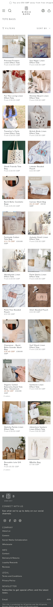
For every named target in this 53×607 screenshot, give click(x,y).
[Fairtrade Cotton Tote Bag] (13, 222)
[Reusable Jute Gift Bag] (13, 448)
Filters (10, 28)
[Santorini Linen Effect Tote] (39, 370)
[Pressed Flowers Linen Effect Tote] (13, 46)
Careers (5, 535)
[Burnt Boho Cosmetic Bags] (13, 187)
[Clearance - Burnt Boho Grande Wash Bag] (13, 330)
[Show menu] (4, 11)
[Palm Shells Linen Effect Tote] (39, 260)
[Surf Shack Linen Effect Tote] (39, 330)
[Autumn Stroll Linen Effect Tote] (39, 222)
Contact (5, 553)
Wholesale (7, 544)
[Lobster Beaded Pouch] (39, 152)
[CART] (49, 11)
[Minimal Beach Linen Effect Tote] (39, 81)
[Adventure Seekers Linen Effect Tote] (39, 412)
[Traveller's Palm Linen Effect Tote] (13, 116)
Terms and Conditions (12, 576)
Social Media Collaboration (14, 540)
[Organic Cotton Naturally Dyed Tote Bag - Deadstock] (13, 370)
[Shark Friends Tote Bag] (13, 152)
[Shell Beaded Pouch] (39, 295)
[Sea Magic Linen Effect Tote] (39, 46)
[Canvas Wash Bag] (39, 187)
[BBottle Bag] (39, 448)
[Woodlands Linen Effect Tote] (13, 260)
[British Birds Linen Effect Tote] (39, 116)
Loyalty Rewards (10, 562)
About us (6, 531)
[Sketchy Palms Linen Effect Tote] (13, 412)
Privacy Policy (8, 580)
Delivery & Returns (11, 558)
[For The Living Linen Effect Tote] (13, 81)
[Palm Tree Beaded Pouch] (13, 295)
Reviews (6, 567)
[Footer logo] (8, 497)
